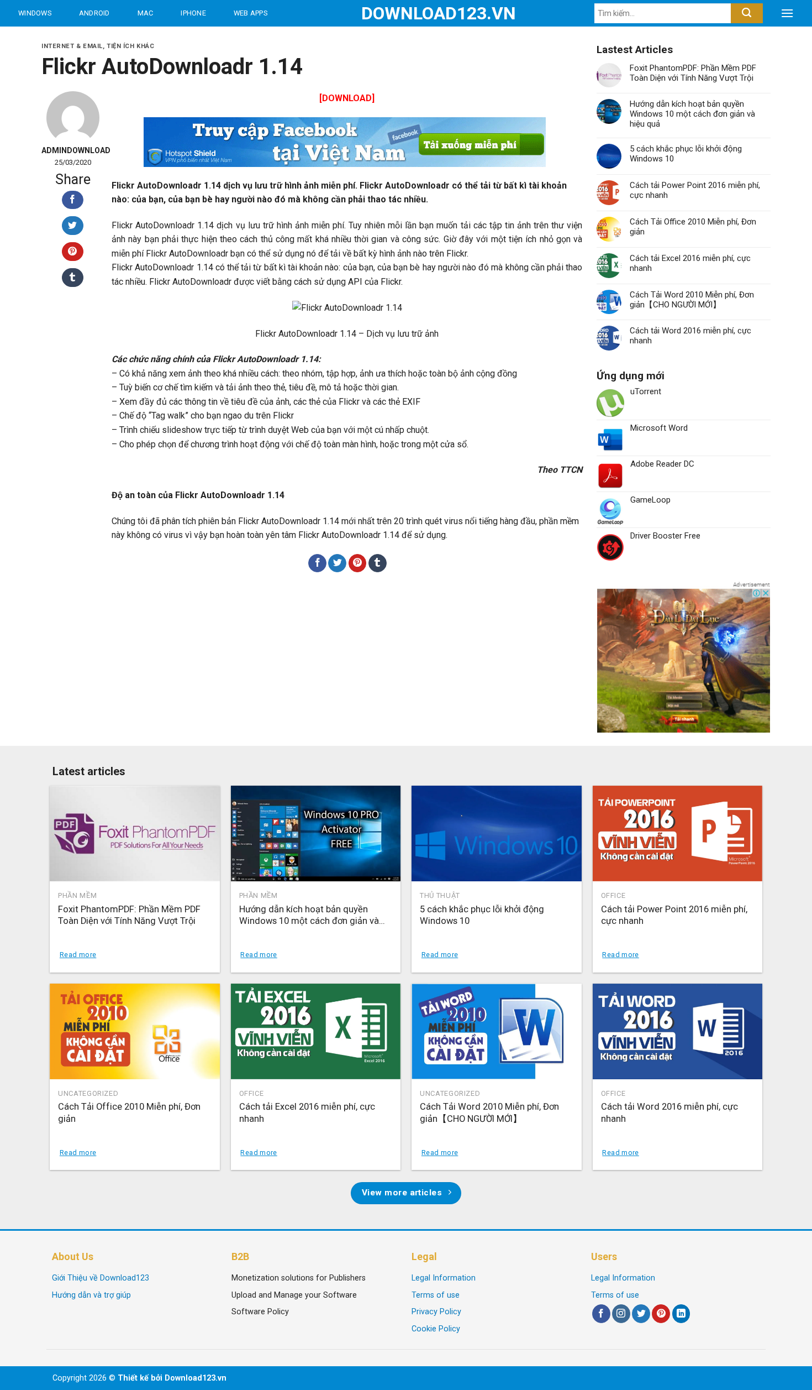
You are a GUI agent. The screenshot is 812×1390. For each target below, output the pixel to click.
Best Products (49, 39)
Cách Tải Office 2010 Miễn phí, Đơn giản (693, 227)
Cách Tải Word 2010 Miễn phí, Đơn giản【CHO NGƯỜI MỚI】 (692, 300)
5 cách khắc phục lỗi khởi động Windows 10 (686, 154)
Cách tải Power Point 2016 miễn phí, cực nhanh (695, 190)
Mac (146, 13)
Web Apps (250, 13)
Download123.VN (406, 13)
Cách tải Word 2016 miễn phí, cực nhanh (690, 336)
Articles (133, 39)
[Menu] (787, 13)
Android (94, 13)
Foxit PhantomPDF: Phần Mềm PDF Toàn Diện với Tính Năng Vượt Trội (693, 73)
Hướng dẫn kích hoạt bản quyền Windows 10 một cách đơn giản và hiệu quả (692, 114)
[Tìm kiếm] (746, 13)
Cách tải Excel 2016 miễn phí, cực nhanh (690, 263)
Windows (34, 13)
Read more (78, 954)
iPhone (193, 13)
